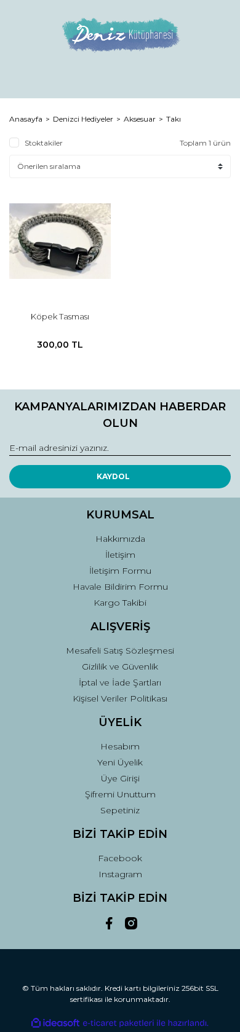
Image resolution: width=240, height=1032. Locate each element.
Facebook (120, 858)
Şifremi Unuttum (120, 794)
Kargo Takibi (120, 602)
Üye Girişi (120, 778)
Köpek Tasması (60, 316)
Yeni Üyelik (120, 762)
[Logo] (120, 34)
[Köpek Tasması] (60, 241)
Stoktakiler (44, 142)
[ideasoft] (55, 1023)
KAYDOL (113, 476)
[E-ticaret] (118, 1023)
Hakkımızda (120, 538)
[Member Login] (120, 77)
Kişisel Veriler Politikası (120, 698)
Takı (173, 118)
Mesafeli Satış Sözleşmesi (120, 650)
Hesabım (120, 746)
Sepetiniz (120, 810)
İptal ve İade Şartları (120, 682)
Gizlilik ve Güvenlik (120, 666)
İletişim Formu (120, 570)
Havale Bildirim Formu (120, 586)
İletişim (120, 554)
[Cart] (216, 77)
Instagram (120, 874)
